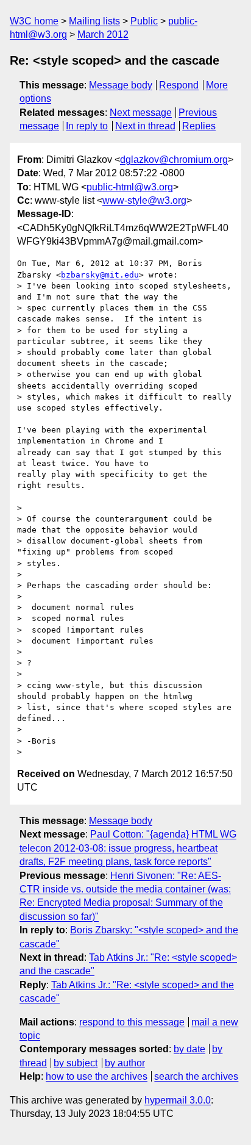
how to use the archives (96, 1076)
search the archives (196, 1076)
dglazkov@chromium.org (174, 159)
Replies (199, 126)
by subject (75, 1063)
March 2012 (103, 34)
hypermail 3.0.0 (177, 1100)
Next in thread (145, 126)
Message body (120, 85)
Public (144, 21)
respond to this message (132, 1022)
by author (125, 1063)
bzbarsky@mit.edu (100, 274)
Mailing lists (94, 21)
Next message (141, 112)
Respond (179, 85)
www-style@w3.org (144, 200)
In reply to (87, 126)
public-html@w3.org (130, 187)
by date (189, 1049)
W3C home (34, 21)
